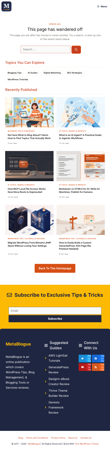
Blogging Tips (14, 73)
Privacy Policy (58, 437)
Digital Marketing (52, 73)
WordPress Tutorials (18, 79)
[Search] (76, 50)
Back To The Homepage (55, 268)
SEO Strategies (74, 73)
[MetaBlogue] (6, 6)
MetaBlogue (34, 443)
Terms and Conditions (37, 437)
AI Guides (33, 73)
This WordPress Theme (87, 443)
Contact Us (86, 437)
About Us (72, 437)
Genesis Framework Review (56, 407)
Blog (20, 437)
